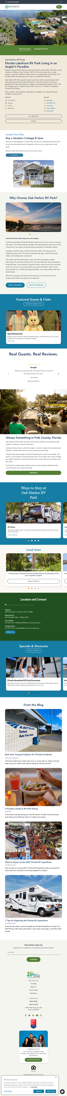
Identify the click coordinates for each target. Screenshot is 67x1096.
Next (58, 374)
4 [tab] (37, 234)
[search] (61, 2)
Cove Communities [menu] (13, 2)
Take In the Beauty (33, 581)
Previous (9, 374)
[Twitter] (29, 1015)
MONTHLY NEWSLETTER (33, 304)
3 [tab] (35, 234)
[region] (30, 1085)
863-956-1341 (51, 103)
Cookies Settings (8, 1091)
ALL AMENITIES (33, 116)
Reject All (38, 1091)
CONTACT (33, 121)
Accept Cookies (51, 1091)
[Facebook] (25, 1015)
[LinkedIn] (33, 1015)
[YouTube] (37, 1015)
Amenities (33, 473)
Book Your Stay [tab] (25, 49)
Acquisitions (33, 993)
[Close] (56, 1077)
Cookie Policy (34, 1087)
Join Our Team (33, 990)
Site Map (49, 100)
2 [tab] (32, 234)
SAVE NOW (14, 155)
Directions (50, 106)
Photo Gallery (51, 108)
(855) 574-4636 (33, 1004)
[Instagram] (41, 1015)
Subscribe (33, 959)
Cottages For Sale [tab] (41, 49)
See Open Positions (33, 1060)
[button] (62, 1091)
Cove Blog (33, 984)
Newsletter (50, 111)
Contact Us (10, 632)
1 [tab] (30, 234)
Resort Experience (36, 285)
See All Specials (33, 650)
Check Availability (15, 285)
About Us (33, 987)
